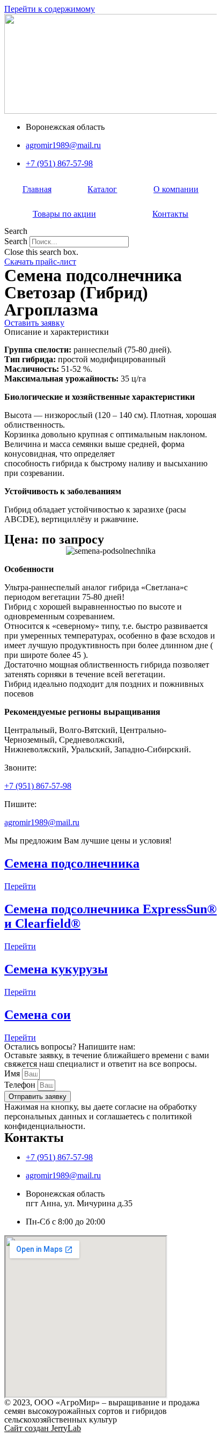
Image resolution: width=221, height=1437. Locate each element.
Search (15, 241)
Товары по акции (64, 213)
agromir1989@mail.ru (41, 822)
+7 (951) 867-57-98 (37, 785)
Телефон (21, 1084)
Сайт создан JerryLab (42, 1428)
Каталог (102, 189)
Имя (13, 1073)
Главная (37, 189)
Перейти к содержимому (49, 8)
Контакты (170, 213)
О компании (175, 189)
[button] (110, 231)
